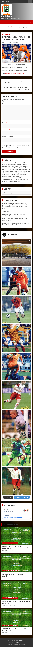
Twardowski (12, 550)
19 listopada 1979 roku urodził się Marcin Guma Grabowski (16, 81)
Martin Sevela (8, 73)
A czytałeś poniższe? (10, 524)
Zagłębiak (6, 16)
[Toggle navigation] (3, 22)
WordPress (22, 644)
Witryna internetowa (7, 136)
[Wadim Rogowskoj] (16, 366)
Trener (14, 73)
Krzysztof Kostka (13, 42)
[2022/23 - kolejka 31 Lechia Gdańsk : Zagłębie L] (16, 252)
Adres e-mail (6, 129)
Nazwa (4, 123)
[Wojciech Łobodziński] (16, 309)
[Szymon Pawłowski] (16, 395)
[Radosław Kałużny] (16, 452)
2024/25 (5, 543)
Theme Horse (18, 642)
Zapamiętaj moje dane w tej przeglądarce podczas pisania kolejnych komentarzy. (15, 146)
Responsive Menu (30, 1)
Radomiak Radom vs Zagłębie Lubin (13, 517)
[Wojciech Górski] (16, 338)
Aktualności (6, 34)
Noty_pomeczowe (12, 543)
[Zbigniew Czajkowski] (16, 281)
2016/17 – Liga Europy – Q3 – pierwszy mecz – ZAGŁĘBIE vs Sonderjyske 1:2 (16, 88)
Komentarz (5, 104)
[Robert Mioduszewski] (16, 424)
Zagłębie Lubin (20, 73)
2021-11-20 (5, 42)
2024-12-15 (5, 550)
